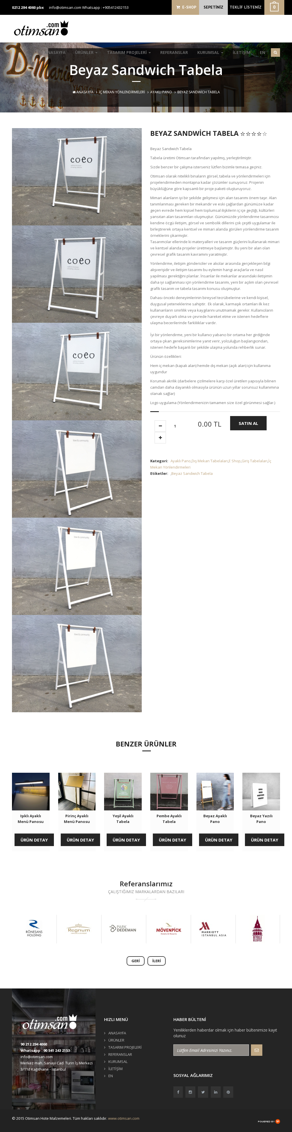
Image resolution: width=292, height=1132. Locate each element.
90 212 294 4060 (34, 1044)
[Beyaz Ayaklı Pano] (215, 791)
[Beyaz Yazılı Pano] (261, 791)
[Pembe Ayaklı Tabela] (169, 791)
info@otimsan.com (65, 7)
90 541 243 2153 (56, 1050)
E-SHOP (188, 7)
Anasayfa (85, 92)
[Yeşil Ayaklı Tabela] (123, 791)
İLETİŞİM (241, 52)
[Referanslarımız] (34, 929)
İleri (156, 960)
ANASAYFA (55, 52)
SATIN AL (248, 423)
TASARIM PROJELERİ (127, 52)
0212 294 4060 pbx (28, 7)
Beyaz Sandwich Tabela (192, 473)
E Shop (235, 460)
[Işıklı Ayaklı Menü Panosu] (31, 791)
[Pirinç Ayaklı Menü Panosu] (77, 791)
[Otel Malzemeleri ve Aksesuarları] (43, 28)
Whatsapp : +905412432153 (105, 7)
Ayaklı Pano (161, 92)
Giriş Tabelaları (254, 460)
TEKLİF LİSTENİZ (245, 7)
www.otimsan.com (123, 1118)
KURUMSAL (208, 52)
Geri (135, 960)
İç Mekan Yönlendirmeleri (122, 92)
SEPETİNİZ (213, 7)
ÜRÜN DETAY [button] (34, 840)
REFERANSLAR (174, 52)
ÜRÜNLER (85, 52)
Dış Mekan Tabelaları (210, 460)
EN (262, 52)
